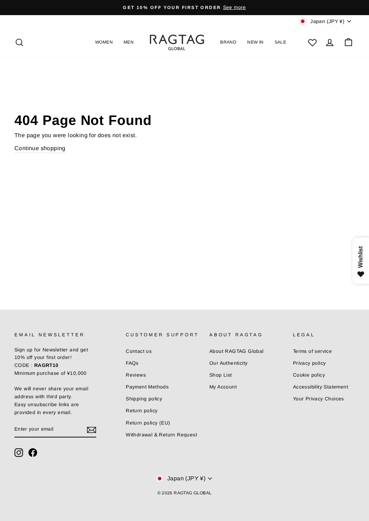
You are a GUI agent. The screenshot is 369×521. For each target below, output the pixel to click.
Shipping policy (144, 398)
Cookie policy (309, 375)
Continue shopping (40, 148)
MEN (129, 42)
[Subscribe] (91, 429)
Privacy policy (309, 363)
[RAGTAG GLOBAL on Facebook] (32, 452)
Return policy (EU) (148, 423)
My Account (223, 387)
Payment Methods (147, 387)
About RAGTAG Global (236, 351)
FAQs (132, 363)
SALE (280, 42)
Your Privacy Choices (318, 398)
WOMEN (104, 42)
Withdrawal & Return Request (161, 434)
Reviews (136, 375)
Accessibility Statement (320, 387)
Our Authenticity (228, 363)
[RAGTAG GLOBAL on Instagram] (18, 452)
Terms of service (312, 351)
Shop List (220, 375)
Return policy (141, 410)
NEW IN (255, 42)
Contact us (139, 351)
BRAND (228, 42)
